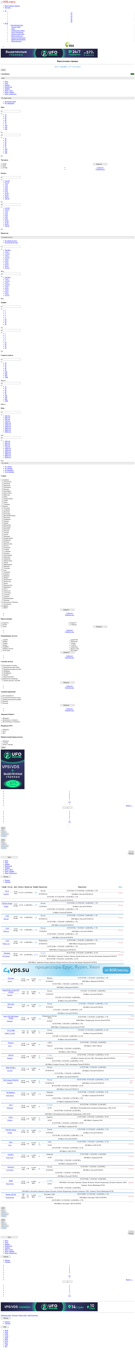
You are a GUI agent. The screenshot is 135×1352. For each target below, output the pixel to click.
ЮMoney (7, 671)
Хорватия (7, 559)
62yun (10, 1046)
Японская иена (16, 41)
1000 (6, 377)
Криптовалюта (9, 677)
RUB (6, 23)
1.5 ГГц (7, 254)
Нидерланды (8, 538)
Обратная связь (6, 1315)
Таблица (131, 853)
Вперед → (129, 805)
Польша (6, 542)
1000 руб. (8, 423)
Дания (6, 523)
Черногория (8, 561)
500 (6, 375)
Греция (6, 521)
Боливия (7, 483)
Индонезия (7, 579)
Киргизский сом (17, 36)
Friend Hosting (10, 1197)
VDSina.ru (6, 931)
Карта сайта (23, 1315)
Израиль (7, 576)
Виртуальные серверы (12, 6)
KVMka (6, 906)
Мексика (7, 495)
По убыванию (9, 103)
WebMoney (7, 673)
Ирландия (7, 525)
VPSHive (9, 1120)
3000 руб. (8, 428)
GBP (6, 1337)
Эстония (7, 568)
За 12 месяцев (9, 472)
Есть (4, 731)
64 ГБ (6, 197)
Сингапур (7, 593)
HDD (5, 164)
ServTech (9, 1070)
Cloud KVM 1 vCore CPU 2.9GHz (10, 991)
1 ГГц (7, 252)
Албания (7, 510)
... (69, 820)
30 (5, 118)
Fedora (5, 645)
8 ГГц (7, 266)
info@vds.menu (33, 1315)
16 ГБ (6, 193)
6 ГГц (7, 264)
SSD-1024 (11, 1004)
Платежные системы (10, 665)
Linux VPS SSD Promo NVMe (10, 1017)
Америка (6, 480)
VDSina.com (6, 944)
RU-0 (7, 891)
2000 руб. (8, 426)
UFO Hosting (6, 956)
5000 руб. (8, 432)
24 (71, 16)
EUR (6, 1334)
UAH (6, 1336)
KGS (6, 1341)
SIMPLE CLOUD (10, 1033)
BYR (6, 1339)
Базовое (5, 701)
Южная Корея (8, 598)
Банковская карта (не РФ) (12, 669)
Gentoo (73, 643)
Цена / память (9, 92)
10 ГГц (7, 268)
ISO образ (74, 650)
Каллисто (11, 1167)
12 (71, 13)
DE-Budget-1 (11, 1092)
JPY (6, 1346)
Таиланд (7, 594)
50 (5, 122)
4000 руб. (8, 430)
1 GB (7, 916)
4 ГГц (7, 261)
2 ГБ (6, 186)
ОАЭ (5, 589)
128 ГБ (7, 199)
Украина (7, 553)
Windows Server (8, 649)
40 (5, 120)
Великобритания (9, 515)
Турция (6, 596)
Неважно (6, 718)
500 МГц (8, 250)
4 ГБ (6, 188)
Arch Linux (6, 650)
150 (6, 127)
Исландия (7, 527)
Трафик (7, 89)
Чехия (6, 562)
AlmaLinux (74, 647)
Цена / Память (9, 871)
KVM (5, 625)
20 (5, 116)
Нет (4, 733)
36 (71, 18)
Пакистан (7, 591)
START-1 (11, 1154)
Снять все (100, 167)
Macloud (6, 919)
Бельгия (6, 512)
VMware (74, 625)
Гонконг (6, 574)
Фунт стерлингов (17, 32)
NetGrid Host (10, 1184)
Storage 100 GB (11, 1194)
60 (71, 21)
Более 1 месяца (8, 744)
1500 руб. (8, 425)
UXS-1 (10, 1117)
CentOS (5, 640)
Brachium (7, 953)
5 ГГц (7, 263)
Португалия (8, 544)
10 (5, 115)
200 (6, 129)
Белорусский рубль (17, 34)
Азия (4, 570)
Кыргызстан (8, 585)
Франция (7, 557)
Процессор (8, 87)
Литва (6, 534)
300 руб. (7, 417)
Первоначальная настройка (12, 699)
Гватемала (7, 487)
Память (7, 85)
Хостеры (8, 7)
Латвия (6, 532)
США (6, 500)
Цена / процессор (10, 94)
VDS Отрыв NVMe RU (11, 1080)
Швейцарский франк (18, 39)
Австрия (7, 508)
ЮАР (6, 608)
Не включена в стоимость (11, 722)
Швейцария (8, 564)
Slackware (74, 641)
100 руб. (7, 416)
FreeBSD (6, 647)
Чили (6, 502)
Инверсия (99, 164)
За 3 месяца (8, 468)
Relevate (9, 1007)
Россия (6, 546)
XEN (4, 626)
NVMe (5, 168)
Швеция (6, 566)
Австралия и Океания (10, 602)
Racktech (9, 995)
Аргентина (7, 482)
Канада (6, 489)
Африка (5, 606)
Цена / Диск (9, 869)
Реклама (15, 1315)
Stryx (10, 1142)
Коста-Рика (8, 493)
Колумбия (7, 491)
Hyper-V (74, 623)
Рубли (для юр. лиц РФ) (12, 680)
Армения (7, 572)
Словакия (7, 551)
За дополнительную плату (12, 697)
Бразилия (7, 485)
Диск (6, 83)
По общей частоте (11, 241)
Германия (7, 519)
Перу (5, 497)
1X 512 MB (11, 1030)
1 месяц (5, 743)
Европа (5, 506)
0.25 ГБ (7, 181)
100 (6, 125)
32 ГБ (6, 195)
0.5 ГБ (7, 182)
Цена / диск (9, 90)
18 (5, 11)
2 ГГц (7, 255)
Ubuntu (5, 643)
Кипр (6, 583)
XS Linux (11, 978)
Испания (7, 529)
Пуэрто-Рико (8, 498)
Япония (6, 600)
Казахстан (7, 581)
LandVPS (6, 894)
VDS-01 (10, 1055)
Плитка (131, 851)
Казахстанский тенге (18, 38)
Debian (5, 641)
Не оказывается (8, 696)
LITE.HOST (9, 1170)
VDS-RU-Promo (7, 903)
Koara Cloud (9, 1157)
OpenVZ (6, 623)
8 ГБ (6, 191)
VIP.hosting (10, 1108)
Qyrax (10, 1145)
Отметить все (100, 169)
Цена (6, 81)
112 (69, 802)
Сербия (6, 549)
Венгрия (7, 517)
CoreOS (73, 645)
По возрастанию (10, 101)
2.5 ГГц (7, 257)
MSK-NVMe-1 (11, 1067)
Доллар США (16, 27)
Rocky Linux (75, 649)
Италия (6, 530)
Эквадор (7, 504)
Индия (6, 578)
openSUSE (74, 640)
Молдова (7, 536)
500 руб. (7, 419)
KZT (6, 1343)
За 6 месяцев (9, 470)
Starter (11, 1181)
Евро (13, 29)
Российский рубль (17, 25)
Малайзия (7, 587)
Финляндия (8, 555)
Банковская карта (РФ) (11, 667)
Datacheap (10, 1021)
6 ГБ (6, 190)
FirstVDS (9, 1083)
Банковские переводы (10, 679)
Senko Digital (10, 1095)
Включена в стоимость (10, 720)
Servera (10, 981)
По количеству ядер (11, 242)
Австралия (7, 604)
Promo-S (11, 1043)
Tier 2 (11, 1105)
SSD (4, 166)
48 (71, 20)
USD (6, 1332)
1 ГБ (6, 184)
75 (5, 124)
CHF (6, 1345)
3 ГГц (7, 259)
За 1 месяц (8, 466)
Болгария (7, 514)
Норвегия (7, 540)
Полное (5, 703)
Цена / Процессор (11, 873)
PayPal (6, 675)
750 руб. (7, 421)
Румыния (7, 547)
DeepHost (10, 1058)
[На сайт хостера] (11, 894)
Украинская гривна (18, 30)
